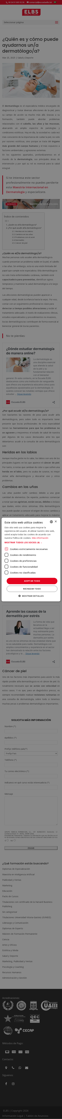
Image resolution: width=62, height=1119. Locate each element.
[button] (31, 542)
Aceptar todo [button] (32, 581)
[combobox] (51, 521)
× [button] (55, 521)
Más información (40, 537)
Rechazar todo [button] (32, 588)
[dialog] (31, 559)
